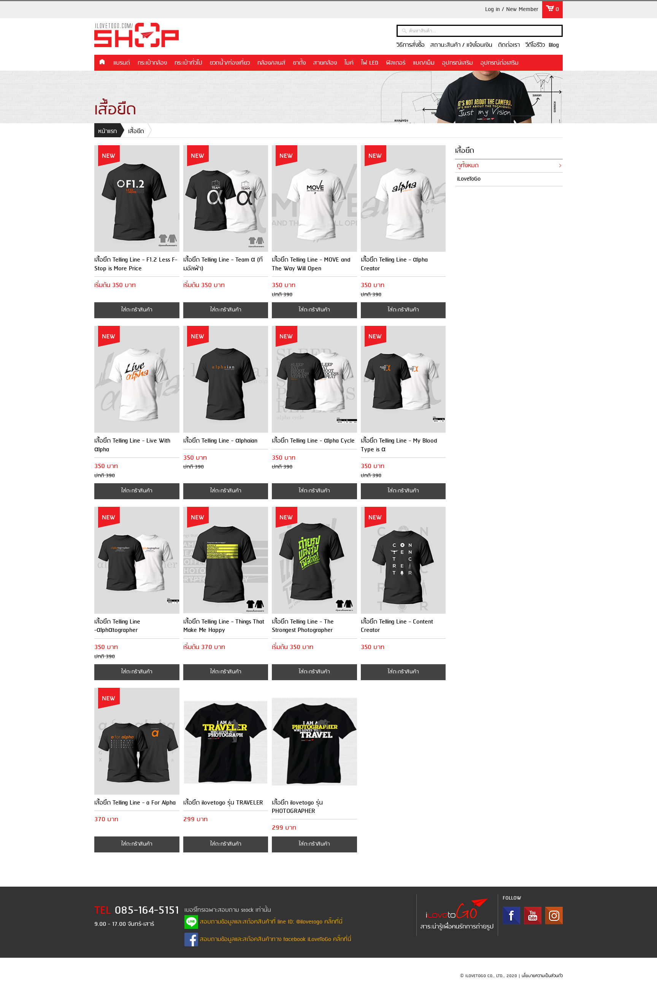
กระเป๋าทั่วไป (188, 63)
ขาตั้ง (299, 63)
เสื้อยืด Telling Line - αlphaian (220, 441)
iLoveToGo (469, 179)
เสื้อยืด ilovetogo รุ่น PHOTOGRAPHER (297, 807)
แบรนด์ (121, 63)
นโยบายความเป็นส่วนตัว (542, 976)
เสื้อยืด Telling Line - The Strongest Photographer (303, 626)
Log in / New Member (511, 9)
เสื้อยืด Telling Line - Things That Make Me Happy (223, 626)
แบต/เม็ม (424, 63)
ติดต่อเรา (509, 45)
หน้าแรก (102, 62)
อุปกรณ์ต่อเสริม (500, 63)
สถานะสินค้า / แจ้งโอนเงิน (461, 45)
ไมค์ (349, 63)
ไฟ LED (369, 63)
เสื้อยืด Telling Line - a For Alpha (135, 803)
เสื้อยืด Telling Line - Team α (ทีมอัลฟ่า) (223, 264)
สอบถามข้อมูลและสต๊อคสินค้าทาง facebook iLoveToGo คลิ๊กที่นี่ (274, 939)
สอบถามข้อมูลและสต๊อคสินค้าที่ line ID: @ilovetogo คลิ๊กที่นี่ (270, 922)
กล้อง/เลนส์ (271, 63)
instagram (554, 915)
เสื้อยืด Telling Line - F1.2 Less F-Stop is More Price (135, 264)
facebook (511, 915)
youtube (532, 915)
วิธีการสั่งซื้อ (411, 45)
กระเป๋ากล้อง (152, 63)
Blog (554, 45)
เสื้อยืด (136, 131)
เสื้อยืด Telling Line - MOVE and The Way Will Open (311, 264)
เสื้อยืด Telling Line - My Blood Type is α (399, 445)
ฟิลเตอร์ (395, 63)
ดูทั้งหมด (468, 165)
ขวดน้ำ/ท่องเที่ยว (230, 63)
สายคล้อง (325, 63)
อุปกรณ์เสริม (457, 63)
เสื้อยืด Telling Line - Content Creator (397, 626)
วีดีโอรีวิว (535, 45)
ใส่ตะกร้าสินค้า (136, 310)
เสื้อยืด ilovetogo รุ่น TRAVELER (223, 803)
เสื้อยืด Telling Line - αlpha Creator (394, 264)
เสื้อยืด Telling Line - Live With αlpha (132, 445)
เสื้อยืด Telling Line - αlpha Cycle (313, 441)
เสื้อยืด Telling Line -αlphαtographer (117, 626)
